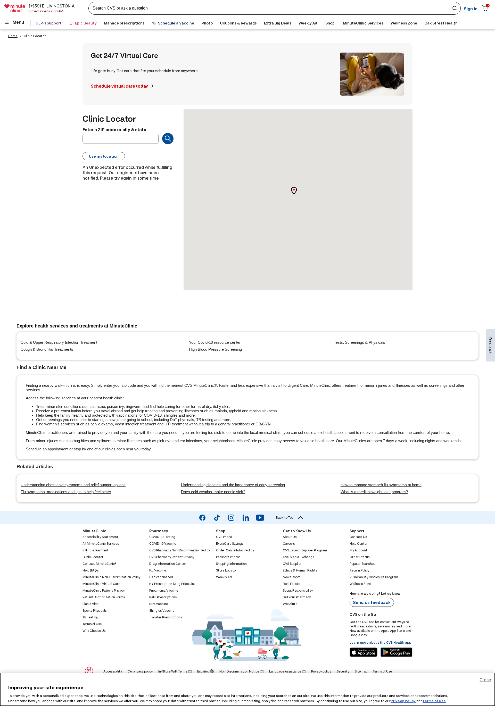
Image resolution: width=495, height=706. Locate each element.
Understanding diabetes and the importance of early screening (233, 485)
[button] (298, 195)
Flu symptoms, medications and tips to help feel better (66, 492)
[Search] (168, 138)
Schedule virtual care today (119, 86)
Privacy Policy (403, 701)
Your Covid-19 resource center (215, 342)
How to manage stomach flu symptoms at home (381, 485)
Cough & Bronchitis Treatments (47, 349)
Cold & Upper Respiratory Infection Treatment (59, 342)
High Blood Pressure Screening (215, 349)
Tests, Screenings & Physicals (359, 342)
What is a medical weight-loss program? (374, 492)
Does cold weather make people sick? (213, 492)
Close (485, 679)
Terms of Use (434, 701)
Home (13, 36)
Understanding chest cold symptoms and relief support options (73, 485)
